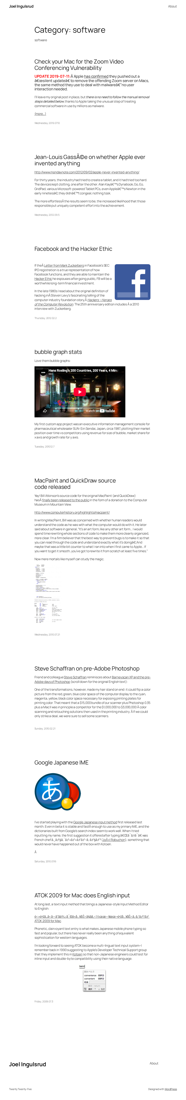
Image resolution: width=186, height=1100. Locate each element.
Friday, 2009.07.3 (44, 1001)
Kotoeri (77, 954)
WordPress (171, 1089)
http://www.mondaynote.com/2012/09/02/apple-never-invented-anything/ (87, 172)
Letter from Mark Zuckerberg (64, 265)
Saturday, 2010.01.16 (45, 861)
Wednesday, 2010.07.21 (47, 634)
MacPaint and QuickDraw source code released (75, 483)
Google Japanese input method (95, 822)
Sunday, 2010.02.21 (45, 728)
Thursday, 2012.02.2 (46, 318)
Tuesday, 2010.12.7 (44, 446)
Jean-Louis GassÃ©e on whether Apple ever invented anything (90, 160)
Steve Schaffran (75, 677)
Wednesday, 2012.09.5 (47, 214)
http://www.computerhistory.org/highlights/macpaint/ (72, 512)
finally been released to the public (65, 500)
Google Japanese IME (62, 762)
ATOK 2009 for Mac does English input (82, 895)
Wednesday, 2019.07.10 (47, 123)
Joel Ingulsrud (21, 6)
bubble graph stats (58, 352)
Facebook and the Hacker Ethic (73, 249)
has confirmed (96, 76)
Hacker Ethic (43, 278)
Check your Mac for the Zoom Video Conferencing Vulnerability (79, 64)
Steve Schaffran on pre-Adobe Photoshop (87, 668)
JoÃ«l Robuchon (114, 839)
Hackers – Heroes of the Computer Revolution (73, 302)
